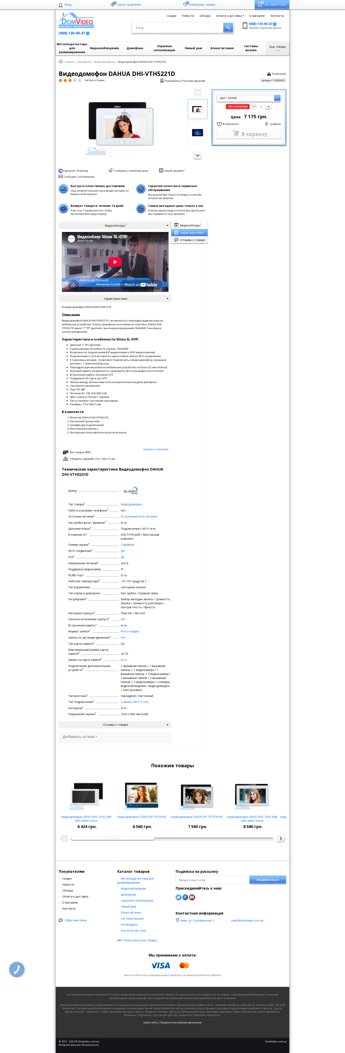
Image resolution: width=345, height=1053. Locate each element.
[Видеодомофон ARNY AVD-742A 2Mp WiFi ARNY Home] (252, 794)
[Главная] (61, 62)
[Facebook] (185, 897)
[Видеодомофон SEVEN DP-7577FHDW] (197, 794)
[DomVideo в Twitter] (178, 897)
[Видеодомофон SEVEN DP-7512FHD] (141, 794)
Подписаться (268, 880)
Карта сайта (151, 1022)
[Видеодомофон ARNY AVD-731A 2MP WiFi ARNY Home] (86, 794)
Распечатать (279, 74)
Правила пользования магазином (180, 1022)
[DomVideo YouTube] (192, 897)
